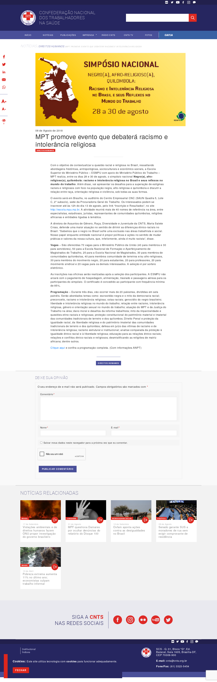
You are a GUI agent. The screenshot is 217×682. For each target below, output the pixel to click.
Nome (44, 427)
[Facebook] (4, 57)
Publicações (68, 35)
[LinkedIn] (4, 72)
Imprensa (88, 35)
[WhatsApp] (4, 87)
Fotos (148, 35)
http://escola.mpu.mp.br (65, 209)
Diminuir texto (4, 109)
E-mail (115, 427)
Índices (26, 652)
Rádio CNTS (108, 35)
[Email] (4, 79)
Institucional (29, 649)
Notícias (48, 35)
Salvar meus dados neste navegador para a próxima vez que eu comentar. (86, 442)
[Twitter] (4, 64)
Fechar (21, 670)
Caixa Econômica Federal (169, 35)
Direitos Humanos (51, 46)
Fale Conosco (194, 2)
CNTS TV (128, 35)
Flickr (166, 2)
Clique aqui (58, 347)
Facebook (183, 2)
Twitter (172, 2)
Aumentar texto (4, 101)
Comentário (47, 394)
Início (28, 35)
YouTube (177, 2)
